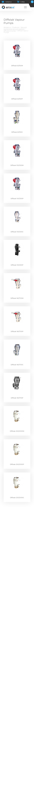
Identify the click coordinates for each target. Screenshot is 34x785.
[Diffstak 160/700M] (17, 283)
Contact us (8, 2)
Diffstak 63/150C (17, 132)
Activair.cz (7, 27)
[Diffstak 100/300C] (17, 217)
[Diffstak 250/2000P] (17, 449)
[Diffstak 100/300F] (17, 250)
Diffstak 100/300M (17, 165)
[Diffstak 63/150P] (17, 84)
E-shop (22, 2)
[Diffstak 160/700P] (17, 316)
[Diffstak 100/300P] (17, 183)
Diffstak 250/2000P (17, 464)
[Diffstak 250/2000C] (17, 482)
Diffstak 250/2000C (17, 497)
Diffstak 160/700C (17, 365)
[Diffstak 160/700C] (17, 350)
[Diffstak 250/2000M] (17, 416)
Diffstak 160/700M (17, 298)
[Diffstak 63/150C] (17, 117)
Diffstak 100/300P (17, 198)
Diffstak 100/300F (17, 265)
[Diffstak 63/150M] (17, 51)
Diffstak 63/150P (17, 99)
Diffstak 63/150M (17, 66)
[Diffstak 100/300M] (17, 150)
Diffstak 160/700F (17, 398)
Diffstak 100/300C (17, 232)
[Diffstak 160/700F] (17, 383)
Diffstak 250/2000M (17, 431)
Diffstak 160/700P (17, 331)
